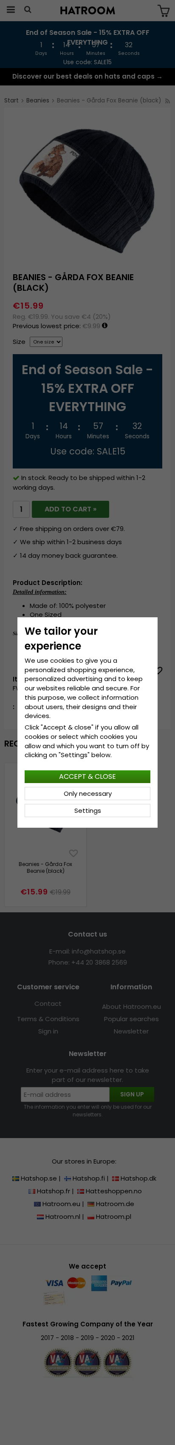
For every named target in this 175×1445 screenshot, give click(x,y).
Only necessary (88, 793)
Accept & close (87, 776)
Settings (87, 810)
